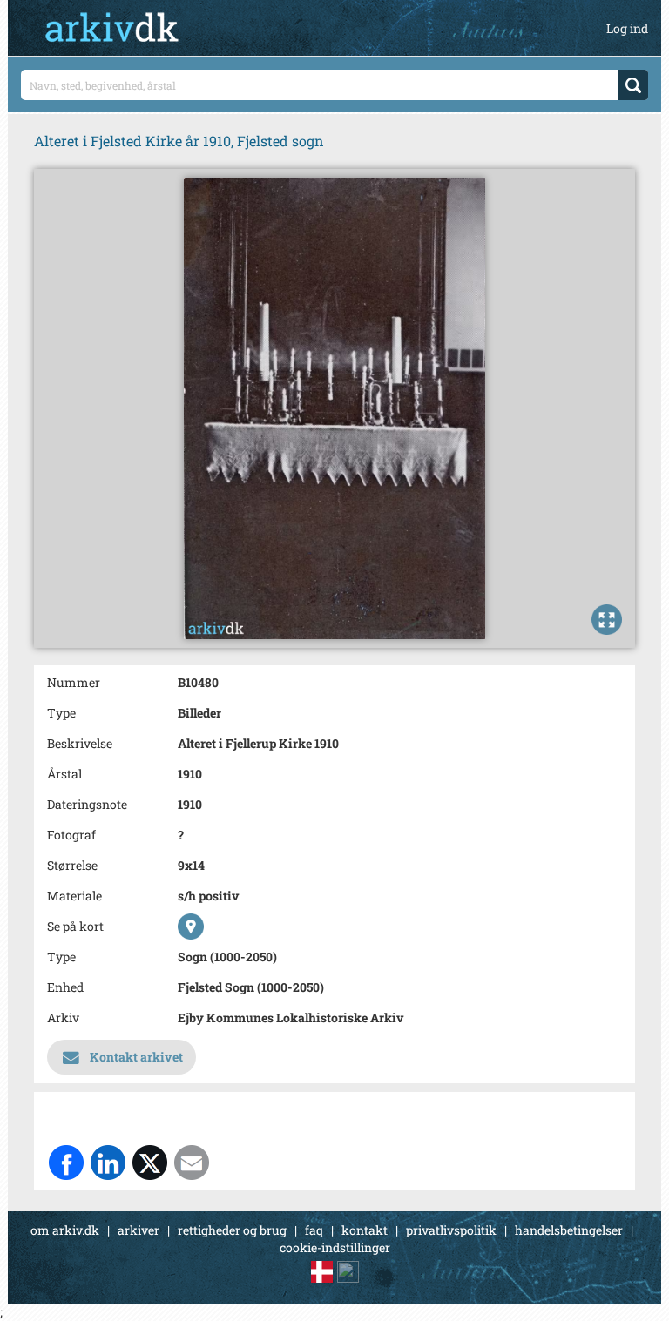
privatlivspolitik (451, 1230)
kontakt (364, 1230)
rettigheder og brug (232, 1230)
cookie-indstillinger (335, 1247)
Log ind (627, 28)
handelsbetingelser (569, 1230)
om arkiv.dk (64, 1230)
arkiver (138, 1230)
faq (314, 1230)
